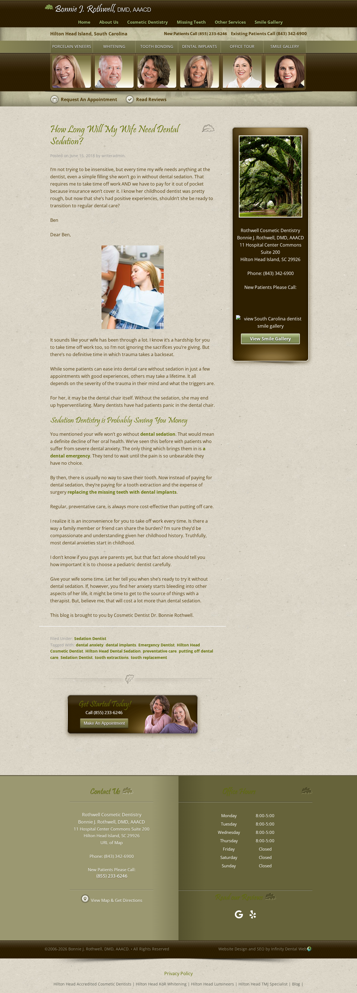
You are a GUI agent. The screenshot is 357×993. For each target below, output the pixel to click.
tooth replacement (149, 657)
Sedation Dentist (90, 638)
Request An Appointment (89, 99)
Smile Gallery (285, 46)
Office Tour (242, 46)
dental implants (121, 645)
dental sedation (157, 434)
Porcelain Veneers (71, 46)
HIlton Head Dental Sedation (113, 651)
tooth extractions (112, 657)
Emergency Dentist (156, 645)
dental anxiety (89, 645)
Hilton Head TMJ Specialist (263, 984)
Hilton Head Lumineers (212, 984)
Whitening (114, 46)
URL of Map (111, 842)
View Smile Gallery (270, 339)
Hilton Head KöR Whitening (161, 984)
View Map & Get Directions (116, 900)
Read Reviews (151, 99)
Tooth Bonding (156, 46)
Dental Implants (199, 46)
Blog (296, 984)
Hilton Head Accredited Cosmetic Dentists (92, 984)
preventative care (160, 651)
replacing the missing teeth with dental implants (122, 492)
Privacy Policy (178, 973)
